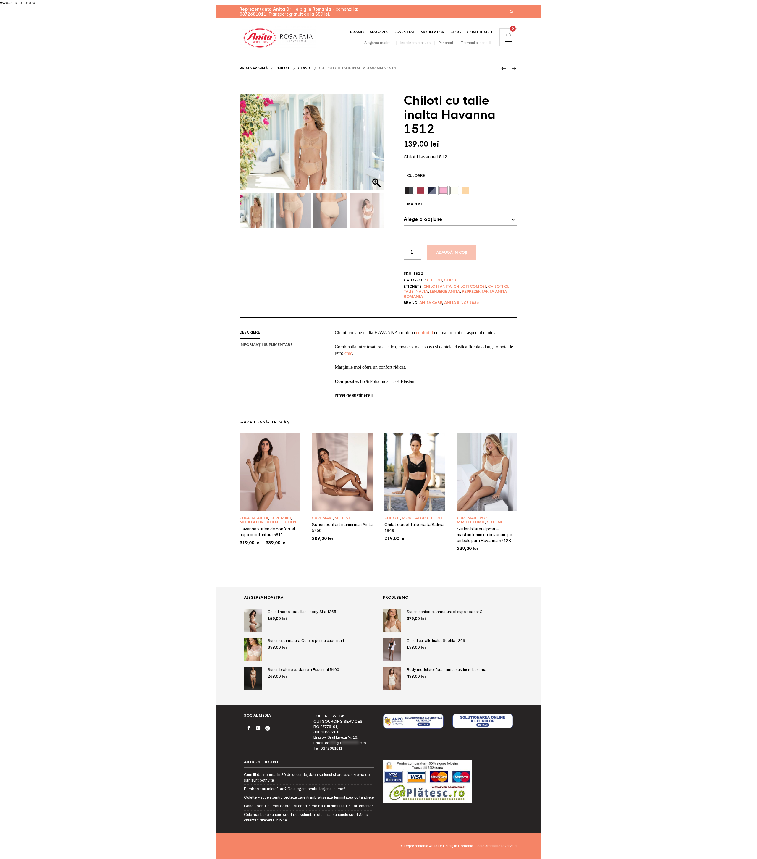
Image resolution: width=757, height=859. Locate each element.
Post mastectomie (473, 520)
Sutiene (290, 522)
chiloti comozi (470, 286)
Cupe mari (280, 518)
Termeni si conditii (476, 43)
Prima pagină (254, 68)
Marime (415, 204)
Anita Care (430, 302)
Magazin (379, 32)
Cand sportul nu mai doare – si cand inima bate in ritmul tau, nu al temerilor (308, 806)
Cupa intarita (254, 518)
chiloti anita (437, 286)
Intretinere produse (415, 43)
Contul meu (479, 32)
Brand (357, 32)
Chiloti (283, 68)
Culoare (416, 175)
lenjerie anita (445, 291)
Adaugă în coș (451, 252)
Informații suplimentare (266, 344)
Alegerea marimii (378, 43)
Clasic (304, 68)
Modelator (432, 32)
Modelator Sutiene (260, 522)
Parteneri (446, 43)
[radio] (409, 190)
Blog (455, 32)
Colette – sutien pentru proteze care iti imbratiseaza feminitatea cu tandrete (309, 797)
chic (348, 353)
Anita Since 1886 (461, 302)
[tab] (281, 332)
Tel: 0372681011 (327, 748)
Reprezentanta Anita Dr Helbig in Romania (438, 846)
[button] (376, 145)
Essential (404, 32)
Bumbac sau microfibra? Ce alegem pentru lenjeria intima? (294, 789)
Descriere (250, 332)
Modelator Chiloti (422, 518)
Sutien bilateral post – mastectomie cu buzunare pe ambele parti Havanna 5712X (484, 535)
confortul (424, 332)
